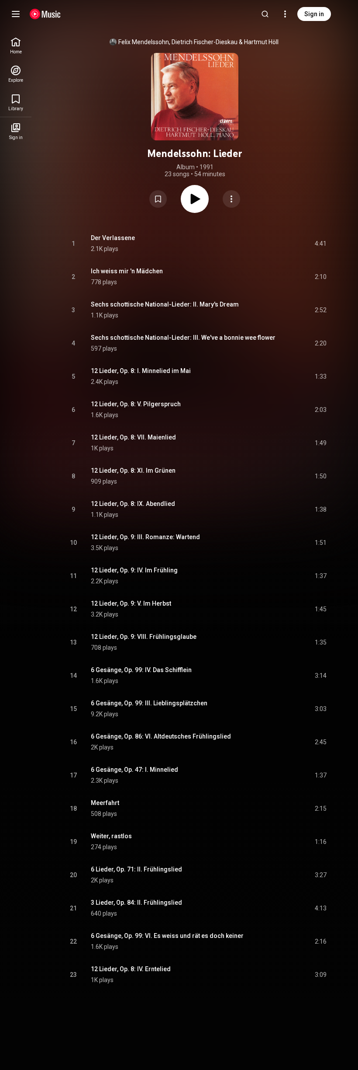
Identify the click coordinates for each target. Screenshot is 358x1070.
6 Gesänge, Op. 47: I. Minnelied (134, 769)
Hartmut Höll (261, 41)
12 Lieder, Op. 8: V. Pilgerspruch (136, 404)
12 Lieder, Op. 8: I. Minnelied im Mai (141, 370)
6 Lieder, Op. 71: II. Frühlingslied (136, 869)
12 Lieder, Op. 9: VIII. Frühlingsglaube (143, 636)
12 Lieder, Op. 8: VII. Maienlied (133, 437)
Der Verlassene (113, 237)
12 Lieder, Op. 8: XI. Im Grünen (133, 470)
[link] (15, 45)
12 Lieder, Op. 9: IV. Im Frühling (134, 570)
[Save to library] (158, 199)
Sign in (314, 13)
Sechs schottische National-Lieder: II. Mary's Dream (165, 304)
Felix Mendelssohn (143, 41)
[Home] (45, 14)
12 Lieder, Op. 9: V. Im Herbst (131, 603)
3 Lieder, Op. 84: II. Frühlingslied (136, 902)
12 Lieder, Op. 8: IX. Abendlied (133, 503)
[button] (158, 199)
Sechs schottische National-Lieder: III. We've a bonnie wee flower (183, 337)
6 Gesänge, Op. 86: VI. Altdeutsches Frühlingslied (161, 736)
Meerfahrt (105, 802)
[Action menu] (231, 199)
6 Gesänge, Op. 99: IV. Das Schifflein (141, 669)
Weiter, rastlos (111, 836)
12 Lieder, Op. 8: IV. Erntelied (131, 968)
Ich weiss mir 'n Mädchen (127, 271)
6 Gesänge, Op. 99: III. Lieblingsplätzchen (149, 703)
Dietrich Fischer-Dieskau (205, 41)
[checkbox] (320, 243)
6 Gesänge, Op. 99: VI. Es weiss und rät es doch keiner (167, 935)
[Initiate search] (265, 14)
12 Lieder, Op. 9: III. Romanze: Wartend (145, 536)
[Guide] (15, 14)
